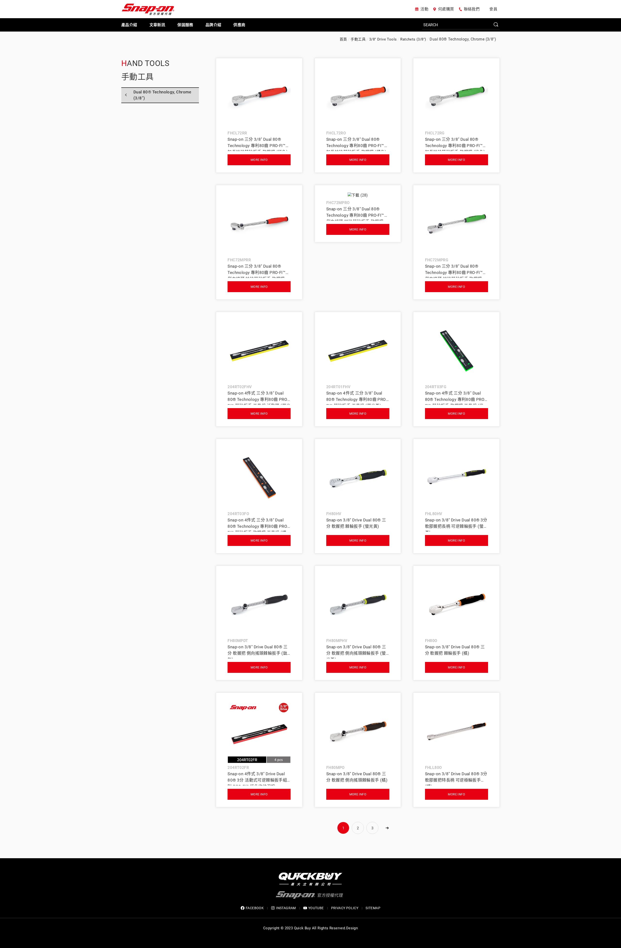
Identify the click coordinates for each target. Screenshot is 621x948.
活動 (424, 9)
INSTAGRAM (286, 908)
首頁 (343, 39)
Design (352, 928)
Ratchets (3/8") (413, 39)
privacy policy (345, 908)
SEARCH (496, 24)
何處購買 (446, 9)
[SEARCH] (461, 25)
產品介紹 (129, 25)
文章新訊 (157, 25)
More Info (259, 160)
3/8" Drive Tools (383, 39)
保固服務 (185, 25)
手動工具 (358, 39)
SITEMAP (373, 908)
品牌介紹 (213, 25)
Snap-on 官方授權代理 (148, 9)
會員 (493, 9)
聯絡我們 (472, 9)
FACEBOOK (255, 908)
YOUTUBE (316, 908)
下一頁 (387, 828)
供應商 (239, 25)
